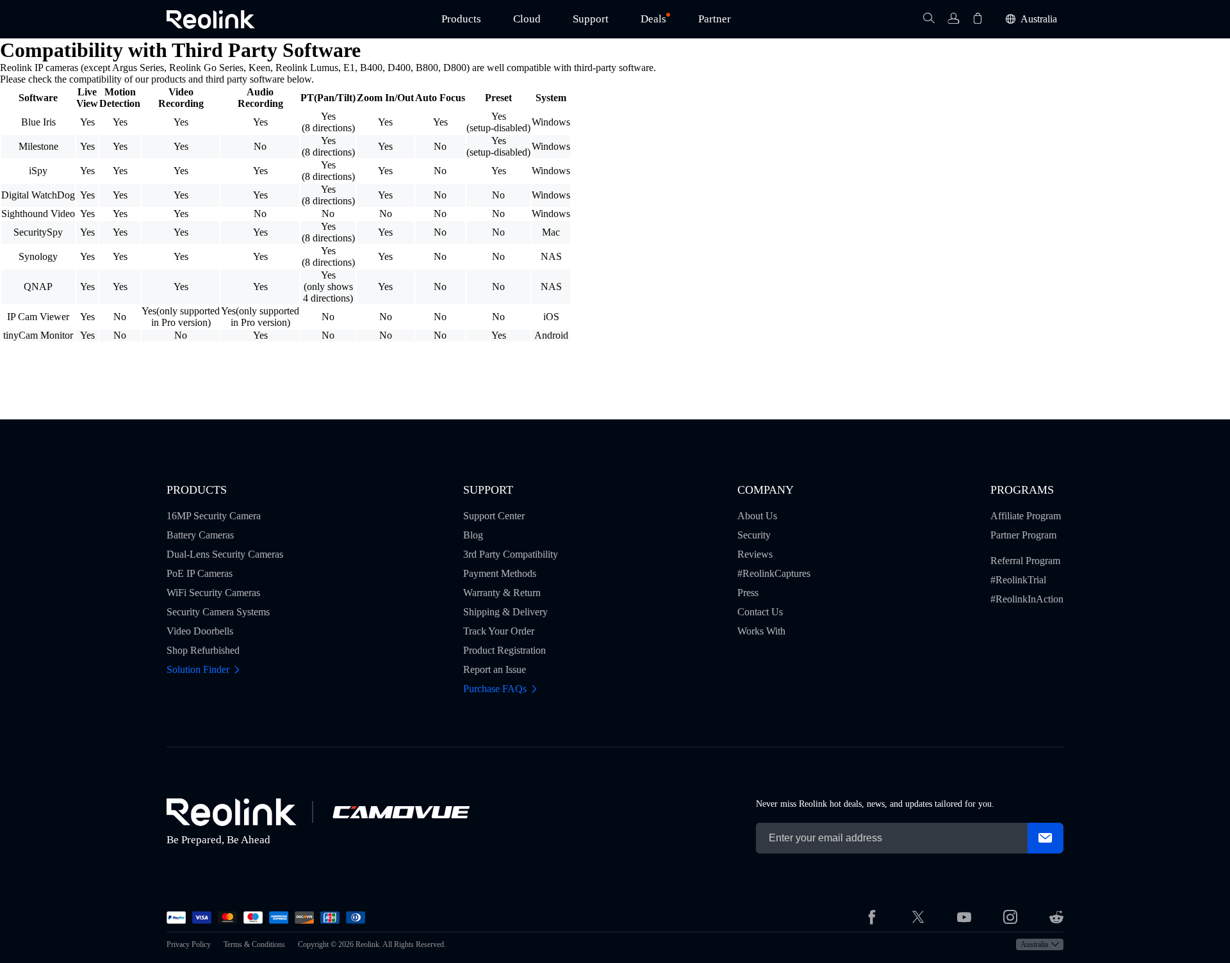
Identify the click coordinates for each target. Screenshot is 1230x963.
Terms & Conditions (254, 944)
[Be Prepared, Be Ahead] (211, 19)
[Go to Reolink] (232, 812)
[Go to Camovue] (400, 812)
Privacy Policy (189, 944)
